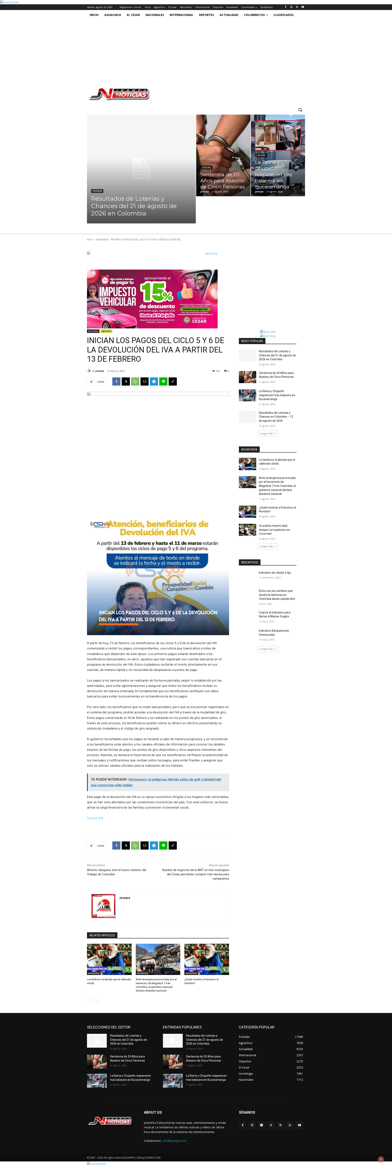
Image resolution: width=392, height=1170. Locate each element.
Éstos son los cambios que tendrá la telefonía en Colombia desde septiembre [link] (277, 594)
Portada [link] (97, 191)
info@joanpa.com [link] (175, 1141)
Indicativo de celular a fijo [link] (275, 572)
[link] (9, 2)
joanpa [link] (100, 370)
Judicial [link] (206, 167)
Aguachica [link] (106, 331)
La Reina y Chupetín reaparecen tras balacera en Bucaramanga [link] (277, 395)
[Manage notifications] (381, 1159)
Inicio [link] (90, 239)
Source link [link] (95, 818)
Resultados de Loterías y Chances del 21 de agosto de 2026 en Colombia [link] (277, 355)
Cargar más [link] (266, 433)
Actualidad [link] (102, 239)
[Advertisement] (191, 50)
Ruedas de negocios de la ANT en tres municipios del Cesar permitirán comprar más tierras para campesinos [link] (195, 874)
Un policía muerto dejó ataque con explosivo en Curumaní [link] (274, 529)
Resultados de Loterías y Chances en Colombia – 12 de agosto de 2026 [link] (276, 416)
